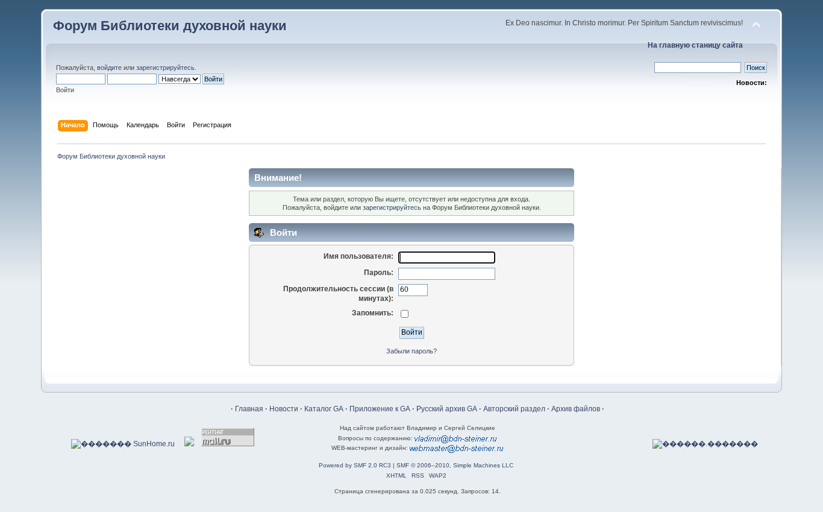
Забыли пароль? (411, 351)
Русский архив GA (446, 409)
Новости (283, 409)
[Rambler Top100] (189, 444)
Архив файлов (575, 409)
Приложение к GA (379, 409)
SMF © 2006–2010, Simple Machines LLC (454, 465)
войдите (109, 67)
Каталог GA (323, 409)
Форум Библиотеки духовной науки (170, 25)
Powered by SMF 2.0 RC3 (355, 465)
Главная (249, 409)
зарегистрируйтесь (165, 67)
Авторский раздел (514, 409)
